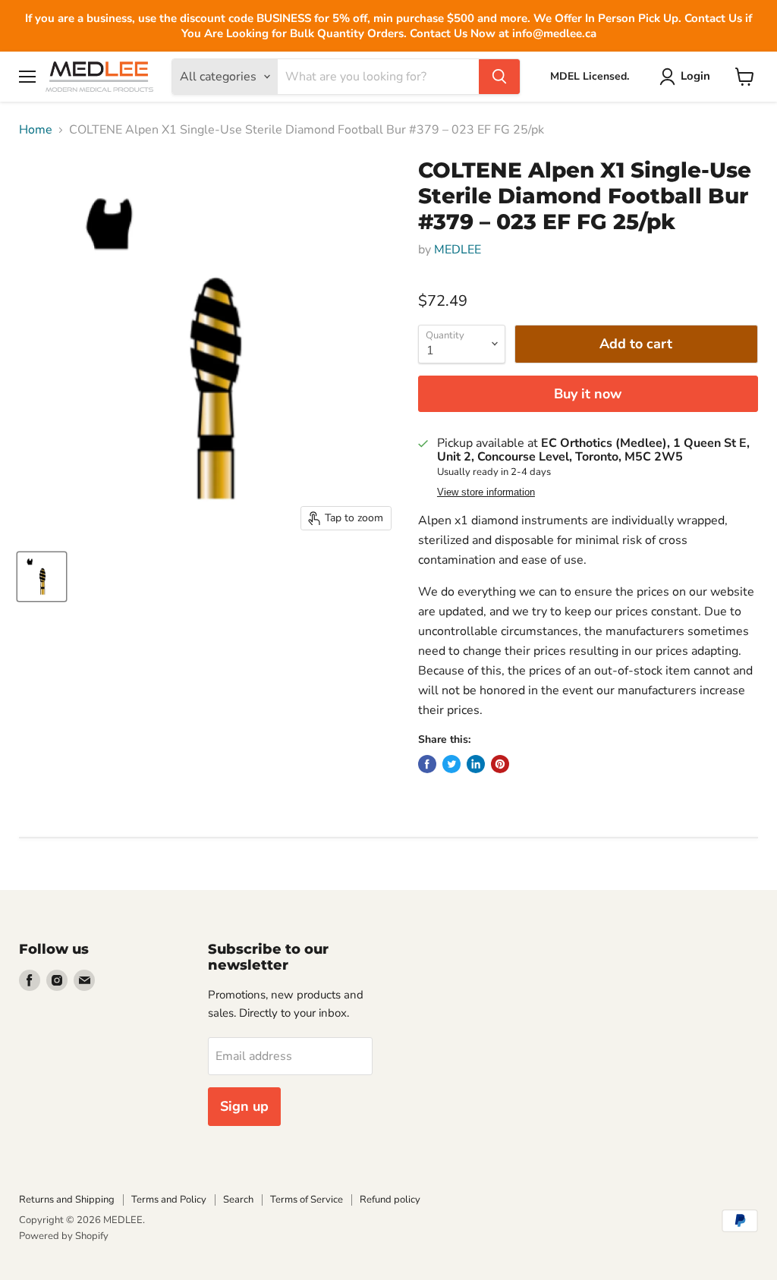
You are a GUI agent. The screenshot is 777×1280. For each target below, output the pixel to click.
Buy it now (587, 394)
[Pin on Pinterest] (500, 764)
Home (35, 130)
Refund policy (390, 1199)
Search (238, 1199)
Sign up (244, 1106)
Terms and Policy (168, 1199)
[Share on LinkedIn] (476, 764)
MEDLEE (457, 249)
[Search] (499, 76)
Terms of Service (306, 1199)
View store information (486, 492)
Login (695, 75)
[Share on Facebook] (427, 764)
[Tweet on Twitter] (451, 764)
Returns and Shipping (67, 1199)
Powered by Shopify (64, 1236)
